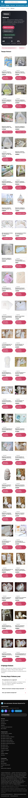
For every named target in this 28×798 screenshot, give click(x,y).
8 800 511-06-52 (4, 706)
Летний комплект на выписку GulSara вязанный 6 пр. (6, 542)
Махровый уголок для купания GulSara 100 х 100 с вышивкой (20, 289)
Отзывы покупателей (5, 764)
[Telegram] (2, 711)
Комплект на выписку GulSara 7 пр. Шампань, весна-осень (7, 514)
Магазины (12, 5)
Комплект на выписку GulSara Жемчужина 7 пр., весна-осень (20, 486)
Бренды (7, 5)
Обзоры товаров (4, 753)
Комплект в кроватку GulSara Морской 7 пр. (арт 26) (6, 208)
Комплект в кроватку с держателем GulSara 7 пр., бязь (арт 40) (20, 127)
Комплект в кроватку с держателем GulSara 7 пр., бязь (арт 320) (20, 208)
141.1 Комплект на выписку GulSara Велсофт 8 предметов (20, 542)
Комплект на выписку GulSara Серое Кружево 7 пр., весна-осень (20, 570)
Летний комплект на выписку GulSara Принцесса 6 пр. (19, 401)
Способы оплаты (4, 748)
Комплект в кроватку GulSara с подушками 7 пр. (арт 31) (20, 182)
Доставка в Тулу (4, 745)
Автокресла (3, 723)
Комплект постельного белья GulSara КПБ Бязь (7, 317)
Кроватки (22, 47)
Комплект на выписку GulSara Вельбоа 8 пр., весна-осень (6, 457)
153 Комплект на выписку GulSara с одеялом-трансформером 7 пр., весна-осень (20, 598)
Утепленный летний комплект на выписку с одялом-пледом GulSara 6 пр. (7, 401)
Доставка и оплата (20, 5)
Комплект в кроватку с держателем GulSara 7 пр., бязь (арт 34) (6, 259)
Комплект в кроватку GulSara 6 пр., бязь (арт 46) (20, 72)
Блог (2, 766)
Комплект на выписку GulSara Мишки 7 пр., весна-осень (6, 486)
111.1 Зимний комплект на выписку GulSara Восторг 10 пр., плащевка (20, 654)
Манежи (3, 725)
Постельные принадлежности (9, 47)
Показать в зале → (8, 31)
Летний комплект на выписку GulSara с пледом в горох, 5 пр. (19, 345)
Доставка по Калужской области (8, 743)
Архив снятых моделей (6, 768)
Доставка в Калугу (5, 746)
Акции (2, 751)
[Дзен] (9, 711)
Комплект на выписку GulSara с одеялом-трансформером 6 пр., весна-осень (6, 598)
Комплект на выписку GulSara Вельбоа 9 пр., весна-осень (20, 429)
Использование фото (14, 795)
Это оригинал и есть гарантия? (9, 679)
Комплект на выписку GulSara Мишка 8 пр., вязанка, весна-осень (19, 626)
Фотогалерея (4, 763)
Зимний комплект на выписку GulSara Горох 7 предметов (7, 626)
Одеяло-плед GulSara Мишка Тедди (19, 317)
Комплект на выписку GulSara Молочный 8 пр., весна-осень (7, 654)
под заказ (4, 70)
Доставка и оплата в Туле (6, 738)
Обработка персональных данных (20, 794)
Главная (3, 8)
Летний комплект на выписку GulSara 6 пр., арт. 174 (20, 457)
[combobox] (16, 2)
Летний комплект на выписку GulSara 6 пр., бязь (6, 373)
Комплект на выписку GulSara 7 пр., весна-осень (19, 514)
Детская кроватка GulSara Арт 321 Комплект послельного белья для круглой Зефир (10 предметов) (20, 234)
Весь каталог (3, 728)
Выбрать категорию (8, 27)
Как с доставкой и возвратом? (9, 692)
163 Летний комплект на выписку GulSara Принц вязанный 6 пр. (7, 429)
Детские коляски (4, 720)
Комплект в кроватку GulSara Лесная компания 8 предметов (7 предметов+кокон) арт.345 (7, 182)
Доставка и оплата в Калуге (7, 740)
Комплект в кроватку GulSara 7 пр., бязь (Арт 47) (7, 154)
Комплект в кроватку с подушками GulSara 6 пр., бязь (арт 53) (20, 100)
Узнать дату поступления (5, 78)
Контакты (3, 755)
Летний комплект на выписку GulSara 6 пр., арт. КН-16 (6, 289)
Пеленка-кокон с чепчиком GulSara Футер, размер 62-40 (20, 260)
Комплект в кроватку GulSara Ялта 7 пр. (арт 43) (20, 152)
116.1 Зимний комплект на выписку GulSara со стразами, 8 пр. (7, 570)
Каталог (3, 5)
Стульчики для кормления (6, 726)
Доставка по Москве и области (7, 736)
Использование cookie (5, 795)
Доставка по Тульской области (7, 741)
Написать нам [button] (18, 710)
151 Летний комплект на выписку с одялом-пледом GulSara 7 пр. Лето (20, 373)
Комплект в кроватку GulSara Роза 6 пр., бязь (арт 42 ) (7, 127)
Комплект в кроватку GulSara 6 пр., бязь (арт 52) (7, 72)
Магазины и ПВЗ (4, 759)
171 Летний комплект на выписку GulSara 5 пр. (7, 345)
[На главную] (2, 2)
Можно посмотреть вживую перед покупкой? (13, 688)
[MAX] (5, 711)
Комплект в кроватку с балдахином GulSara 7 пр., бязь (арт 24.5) (6, 100)
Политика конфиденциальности (7, 794)
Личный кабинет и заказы (6, 733)
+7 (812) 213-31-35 (9, 776)
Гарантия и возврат (5, 750)
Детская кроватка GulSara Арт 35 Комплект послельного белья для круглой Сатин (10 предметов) (7, 234)
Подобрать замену (8, 131)
